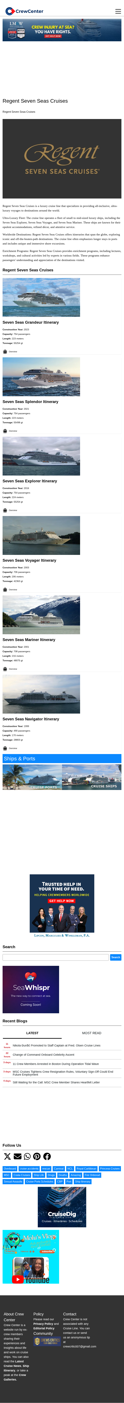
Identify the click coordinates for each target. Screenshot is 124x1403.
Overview (13, 352)
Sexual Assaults (13, 1181)
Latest (32, 1033)
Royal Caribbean (86, 1168)
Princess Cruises (110, 1168)
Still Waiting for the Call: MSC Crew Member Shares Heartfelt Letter (56, 1082)
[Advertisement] (62, 66)
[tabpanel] (62, 1064)
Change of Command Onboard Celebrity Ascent (43, 1054)
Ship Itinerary (82, 1181)
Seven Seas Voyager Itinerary (29, 560)
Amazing (76, 1175)
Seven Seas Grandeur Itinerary (31, 322)
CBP (60, 1181)
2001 (26, 647)
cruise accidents (29, 1168)
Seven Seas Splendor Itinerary (30, 401)
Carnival (59, 1168)
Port (69, 1181)
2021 (26, 409)
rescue (46, 1168)
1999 (26, 726)
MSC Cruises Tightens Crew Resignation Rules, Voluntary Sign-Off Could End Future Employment (63, 1073)
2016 (26, 488)
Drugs (51, 1175)
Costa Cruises (22, 1175)
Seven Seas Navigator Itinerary (31, 719)
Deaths (63, 1175)
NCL (70, 1168)
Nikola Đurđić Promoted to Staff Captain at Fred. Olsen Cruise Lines (56, 1045)
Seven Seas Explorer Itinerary (30, 481)
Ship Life (39, 1175)
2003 (26, 567)
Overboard (10, 1168)
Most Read (91, 1033)
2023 (26, 329)
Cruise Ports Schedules (39, 1181)
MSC (7, 1175)
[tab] (32, 1033)
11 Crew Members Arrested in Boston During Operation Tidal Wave (56, 1064)
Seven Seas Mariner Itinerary (29, 639)
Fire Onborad (92, 1175)
